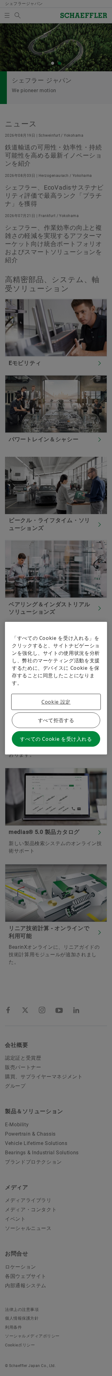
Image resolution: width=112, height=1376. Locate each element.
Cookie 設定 (56, 701)
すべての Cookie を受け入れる (56, 738)
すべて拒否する (56, 720)
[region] (56, 688)
